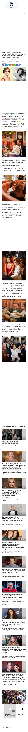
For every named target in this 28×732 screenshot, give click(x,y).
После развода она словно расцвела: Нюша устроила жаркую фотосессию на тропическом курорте (14, 650)
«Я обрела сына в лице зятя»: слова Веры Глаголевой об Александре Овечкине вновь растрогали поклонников (12, 596)
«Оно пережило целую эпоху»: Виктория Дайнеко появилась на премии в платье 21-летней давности (13, 623)
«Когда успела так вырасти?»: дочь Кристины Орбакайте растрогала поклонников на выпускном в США (12, 493)
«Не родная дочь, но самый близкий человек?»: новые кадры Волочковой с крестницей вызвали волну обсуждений (14, 466)
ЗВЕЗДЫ (4, 63)
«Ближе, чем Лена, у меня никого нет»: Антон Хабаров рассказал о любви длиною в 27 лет (13, 570)
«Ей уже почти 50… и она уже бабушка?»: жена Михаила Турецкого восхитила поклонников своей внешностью (13, 545)
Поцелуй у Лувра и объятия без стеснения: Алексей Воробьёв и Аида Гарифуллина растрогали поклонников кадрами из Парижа (13, 676)
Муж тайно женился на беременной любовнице (10, 442)
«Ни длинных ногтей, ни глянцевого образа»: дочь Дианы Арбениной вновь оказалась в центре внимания (13, 519)
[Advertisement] (14, 33)
